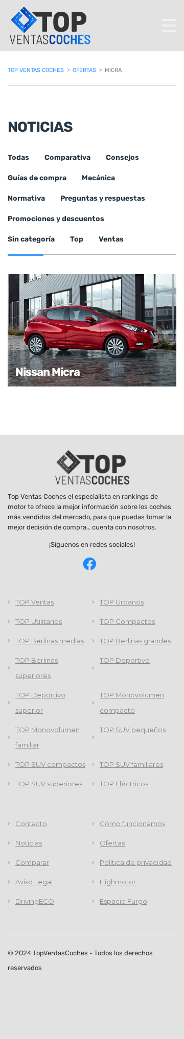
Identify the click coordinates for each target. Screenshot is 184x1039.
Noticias (28, 843)
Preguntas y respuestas (102, 198)
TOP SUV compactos (50, 764)
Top (76, 239)
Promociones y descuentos (56, 218)
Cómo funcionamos (132, 823)
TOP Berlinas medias (49, 641)
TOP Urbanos (122, 602)
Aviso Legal (34, 882)
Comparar (32, 862)
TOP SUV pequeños (133, 730)
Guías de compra (37, 178)
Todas (18, 157)
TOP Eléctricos (124, 784)
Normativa (26, 198)
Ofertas (112, 843)
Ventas (111, 239)
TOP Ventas (34, 602)
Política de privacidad (136, 862)
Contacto (31, 823)
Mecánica (98, 178)
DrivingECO (34, 901)
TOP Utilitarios (38, 621)
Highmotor (118, 882)
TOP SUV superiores (48, 784)
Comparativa (67, 157)
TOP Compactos (127, 621)
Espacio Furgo (123, 901)
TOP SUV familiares (131, 764)
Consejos (122, 157)
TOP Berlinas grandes (135, 641)
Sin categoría (31, 239)
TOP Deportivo (125, 660)
